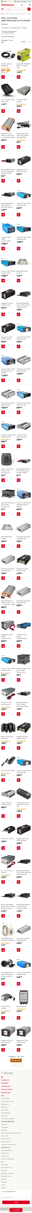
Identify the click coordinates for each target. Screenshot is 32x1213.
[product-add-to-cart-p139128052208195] (3, 646)
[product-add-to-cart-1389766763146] (3, 882)
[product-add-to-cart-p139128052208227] (18, 412)
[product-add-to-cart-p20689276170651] (18, 77)
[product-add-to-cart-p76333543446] (3, 612)
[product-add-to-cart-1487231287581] (3, 780)
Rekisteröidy (5, 1092)
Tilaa (16, 1202)
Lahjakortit (5, 1080)
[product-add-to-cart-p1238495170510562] (18, 612)
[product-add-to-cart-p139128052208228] (18, 214)
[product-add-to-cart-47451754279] (18, 147)
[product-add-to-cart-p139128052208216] (3, 446)
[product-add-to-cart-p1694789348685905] (3, 514)
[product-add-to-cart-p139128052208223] (18, 446)
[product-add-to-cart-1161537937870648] (3, 848)
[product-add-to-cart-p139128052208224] (18, 748)
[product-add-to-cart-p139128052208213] (18, 984)
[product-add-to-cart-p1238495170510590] (18, 380)
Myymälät (4, 1083)
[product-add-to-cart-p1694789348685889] (18, 714)
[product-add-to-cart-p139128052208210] (3, 1050)
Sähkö (2, 13)
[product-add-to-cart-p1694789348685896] (18, 480)
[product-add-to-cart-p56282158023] (3, 546)
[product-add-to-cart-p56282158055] (18, 280)
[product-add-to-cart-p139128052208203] (18, 346)
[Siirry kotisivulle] (8, 5)
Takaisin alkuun (8, 1073)
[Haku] (28, 9)
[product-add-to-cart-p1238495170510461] (18, 1018)
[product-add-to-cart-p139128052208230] (3, 816)
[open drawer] (2, 9)
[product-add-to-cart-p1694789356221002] (3, 111)
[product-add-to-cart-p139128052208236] (18, 646)
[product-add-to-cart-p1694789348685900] (18, 314)
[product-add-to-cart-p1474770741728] (3, 748)
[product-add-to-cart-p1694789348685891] (3, 214)
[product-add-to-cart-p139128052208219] (18, 578)
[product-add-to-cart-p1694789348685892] (18, 882)
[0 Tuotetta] (30, 5)
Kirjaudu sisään (7, 1089)
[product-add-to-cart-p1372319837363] (3, 1018)
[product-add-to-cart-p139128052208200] (3, 680)
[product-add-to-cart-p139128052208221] (18, 248)
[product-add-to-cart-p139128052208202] (3, 380)
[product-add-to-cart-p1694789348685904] (3, 480)
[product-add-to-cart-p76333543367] (3, 147)
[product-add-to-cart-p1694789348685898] (3, 181)
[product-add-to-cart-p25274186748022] (18, 816)
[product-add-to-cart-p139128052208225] (18, 1050)
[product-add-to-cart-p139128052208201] (3, 314)
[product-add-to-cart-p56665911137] (3, 77)
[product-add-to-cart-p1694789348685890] (3, 984)
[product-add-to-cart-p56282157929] (3, 950)
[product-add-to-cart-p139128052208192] (3, 280)
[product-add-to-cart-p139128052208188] (18, 848)
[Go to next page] (21, 1065)
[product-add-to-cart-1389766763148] (3, 714)
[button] (20, 1)
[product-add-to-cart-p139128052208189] (3, 346)
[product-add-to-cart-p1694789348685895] (18, 916)
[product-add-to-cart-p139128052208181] (18, 514)
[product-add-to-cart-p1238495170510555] (18, 950)
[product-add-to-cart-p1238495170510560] (18, 546)
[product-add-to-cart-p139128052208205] (18, 181)
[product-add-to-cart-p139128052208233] (3, 248)
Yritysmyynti (5, 1086)
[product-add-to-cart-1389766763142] (18, 111)
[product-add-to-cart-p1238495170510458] (3, 412)
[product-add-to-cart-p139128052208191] (18, 780)
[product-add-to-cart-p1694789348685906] (18, 680)
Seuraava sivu (16, 1060)
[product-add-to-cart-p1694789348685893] (3, 916)
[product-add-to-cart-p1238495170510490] (3, 578)
